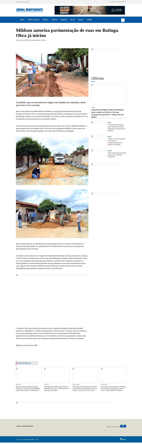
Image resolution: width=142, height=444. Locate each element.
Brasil (72, 20)
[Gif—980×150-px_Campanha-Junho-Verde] (63, 409)
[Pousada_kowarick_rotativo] (105, 60)
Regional (63, 20)
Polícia (46, 384)
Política (45, 20)
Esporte (81, 20)
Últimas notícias (33, 20)
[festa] (105, 204)
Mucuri (18, 384)
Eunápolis (104, 384)
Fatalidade (76, 384)
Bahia (93, 107)
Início (22, 20)
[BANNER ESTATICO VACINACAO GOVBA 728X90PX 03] (90, 10)
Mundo (89, 20)
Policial (54, 20)
